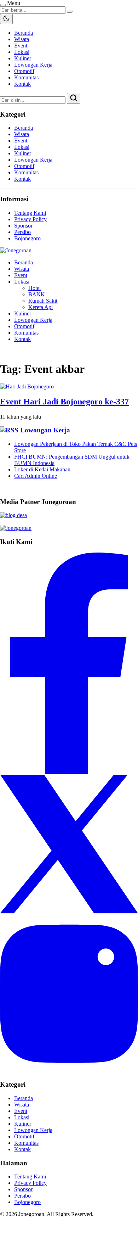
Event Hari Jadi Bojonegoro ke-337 (64, 401)
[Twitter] (69, 911)
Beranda (23, 33)
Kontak (22, 84)
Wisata (21, 39)
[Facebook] (69, 772)
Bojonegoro (27, 238)
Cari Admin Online (35, 476)
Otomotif (24, 71)
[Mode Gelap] (6, 19)
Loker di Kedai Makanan (42, 469)
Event (20, 46)
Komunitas (26, 77)
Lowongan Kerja (33, 65)
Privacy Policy (30, 219)
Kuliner (22, 58)
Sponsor (23, 226)
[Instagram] (69, 1071)
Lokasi (21, 52)
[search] (70, 12)
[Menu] (3, 5)
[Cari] (73, 98)
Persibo (22, 232)
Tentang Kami (30, 213)
